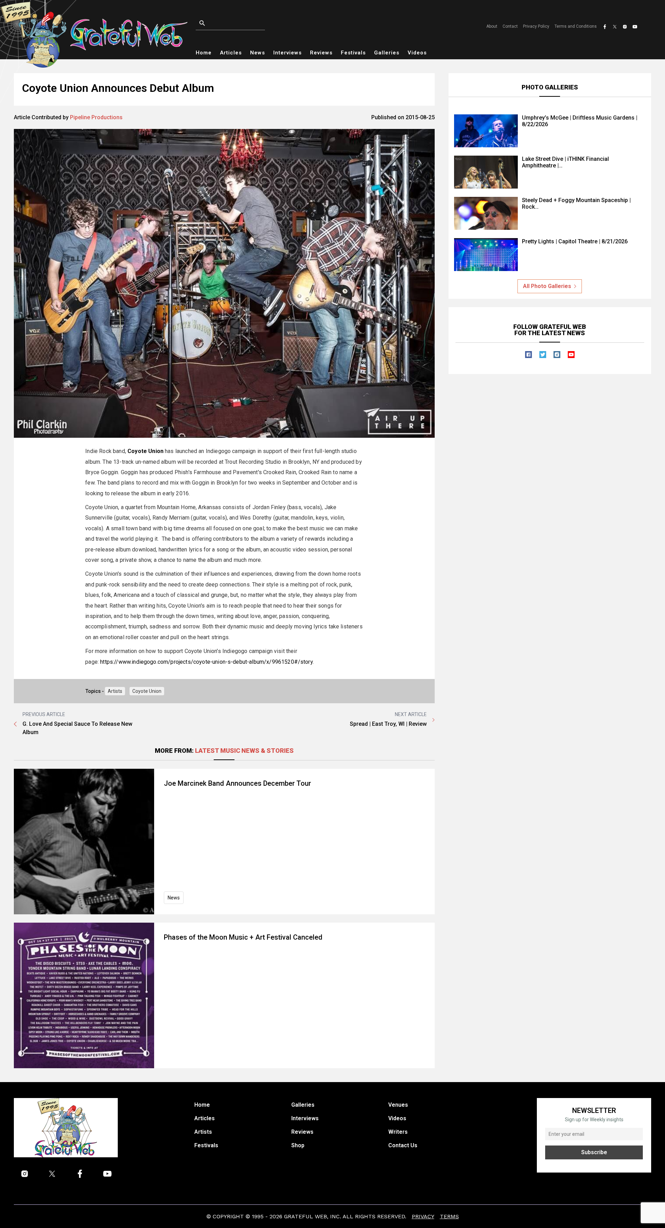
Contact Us (402, 1145)
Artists (115, 691)
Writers (398, 1132)
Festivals (353, 53)
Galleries (386, 53)
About (491, 26)
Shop (297, 1145)
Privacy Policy (536, 26)
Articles (231, 53)
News (257, 53)
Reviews (321, 53)
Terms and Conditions (576, 26)
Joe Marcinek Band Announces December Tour (237, 783)
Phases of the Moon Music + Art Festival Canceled (243, 937)
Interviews (287, 53)
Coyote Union (146, 691)
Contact (510, 26)
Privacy (423, 1216)
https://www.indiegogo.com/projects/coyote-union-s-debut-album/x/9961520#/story (206, 662)
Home (204, 53)
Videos (417, 53)
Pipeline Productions (96, 117)
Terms (449, 1216)
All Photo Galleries (547, 286)
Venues (398, 1104)
